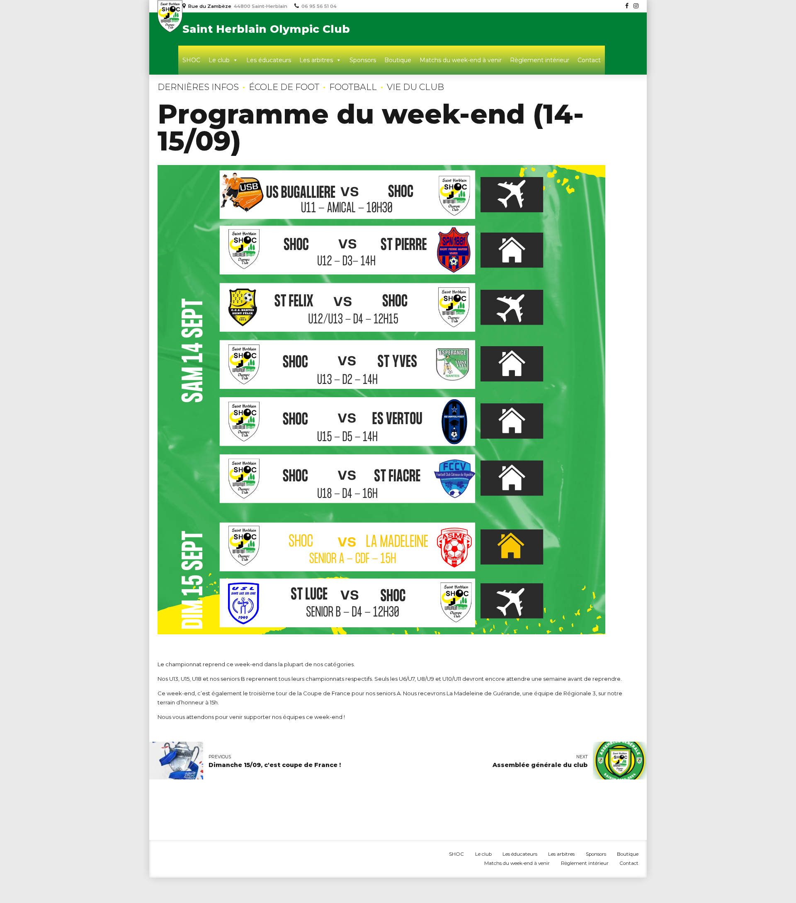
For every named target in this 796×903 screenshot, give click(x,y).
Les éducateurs (268, 60)
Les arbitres (316, 60)
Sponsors (362, 60)
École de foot (284, 87)
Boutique (397, 60)
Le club (219, 60)
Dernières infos (198, 87)
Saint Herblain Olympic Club (266, 29)
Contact (589, 60)
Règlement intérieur (539, 60)
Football (353, 87)
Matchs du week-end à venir (461, 60)
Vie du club (415, 87)
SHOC (191, 60)
